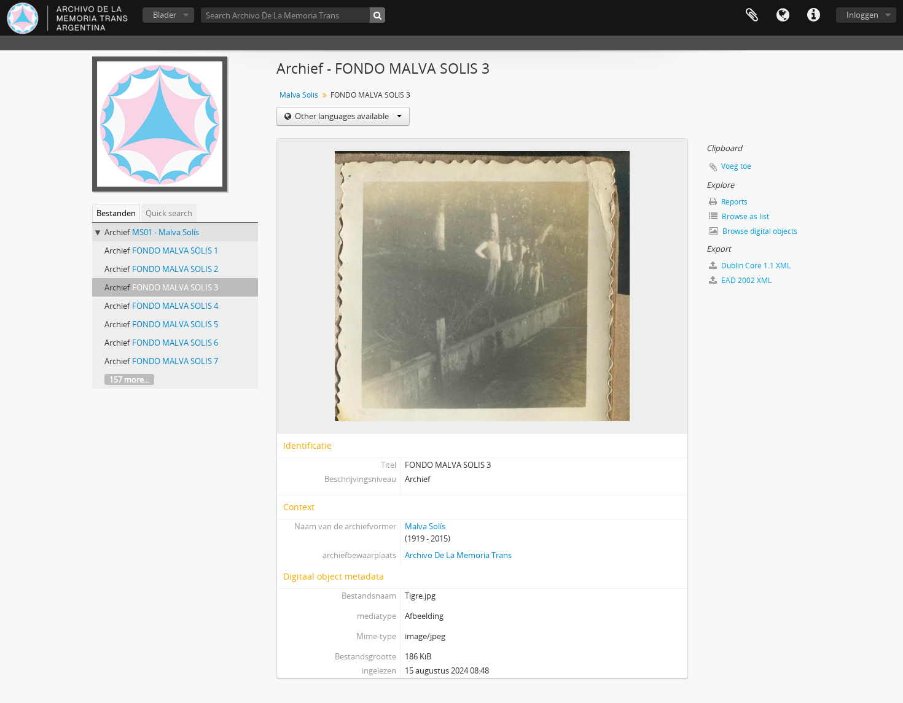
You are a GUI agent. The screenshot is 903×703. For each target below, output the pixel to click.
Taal (782, 15)
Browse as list (744, 216)
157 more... (129, 379)
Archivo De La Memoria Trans (458, 555)
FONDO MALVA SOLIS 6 (175, 342)
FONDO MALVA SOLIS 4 (175, 305)
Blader (164, 14)
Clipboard (752, 15)
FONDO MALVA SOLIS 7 (175, 361)
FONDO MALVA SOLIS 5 (175, 324)
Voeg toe (736, 166)
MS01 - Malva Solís (165, 232)
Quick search (169, 213)
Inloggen (862, 14)
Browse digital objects (759, 231)
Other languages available (342, 116)
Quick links (813, 15)
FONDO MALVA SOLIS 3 (175, 287)
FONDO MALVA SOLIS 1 (175, 250)
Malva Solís (299, 95)
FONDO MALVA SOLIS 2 (175, 268)
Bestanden (116, 213)
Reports (733, 201)
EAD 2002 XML (745, 280)
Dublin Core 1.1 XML (755, 265)
